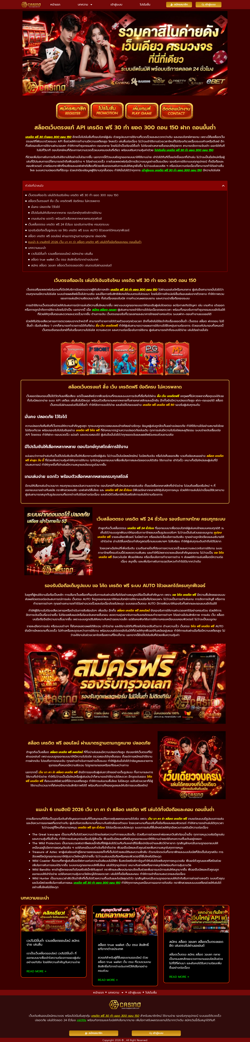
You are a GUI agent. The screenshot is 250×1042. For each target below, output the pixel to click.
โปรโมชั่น (145, 4)
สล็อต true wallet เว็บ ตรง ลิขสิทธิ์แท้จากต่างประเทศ (64, 259)
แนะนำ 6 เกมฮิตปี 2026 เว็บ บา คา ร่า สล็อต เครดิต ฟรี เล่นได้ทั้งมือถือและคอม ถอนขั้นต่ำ (84, 242)
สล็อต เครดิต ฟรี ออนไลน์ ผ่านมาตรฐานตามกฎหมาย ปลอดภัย (67, 236)
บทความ (83, 4)
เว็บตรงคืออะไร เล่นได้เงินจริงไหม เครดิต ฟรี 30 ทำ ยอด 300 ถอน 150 (73, 195)
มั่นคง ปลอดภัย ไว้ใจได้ (45, 207)
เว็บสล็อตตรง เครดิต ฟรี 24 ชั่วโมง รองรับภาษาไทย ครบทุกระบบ (68, 224)
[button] (223, 185)
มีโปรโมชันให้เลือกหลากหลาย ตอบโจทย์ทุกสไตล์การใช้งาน (66, 213)
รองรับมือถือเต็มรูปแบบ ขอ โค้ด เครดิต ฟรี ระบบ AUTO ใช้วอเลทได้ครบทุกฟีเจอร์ (78, 230)
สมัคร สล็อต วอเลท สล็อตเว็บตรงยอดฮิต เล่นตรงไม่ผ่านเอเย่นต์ (71, 265)
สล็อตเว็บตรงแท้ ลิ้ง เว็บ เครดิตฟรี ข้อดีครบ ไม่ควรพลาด (64, 201)
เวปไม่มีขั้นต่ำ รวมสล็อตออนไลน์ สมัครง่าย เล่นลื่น (62, 254)
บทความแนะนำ (37, 248)
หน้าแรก (55, 4)
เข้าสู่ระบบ (116, 4)
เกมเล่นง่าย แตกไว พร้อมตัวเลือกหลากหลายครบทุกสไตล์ (66, 218)
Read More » (36, 971)
